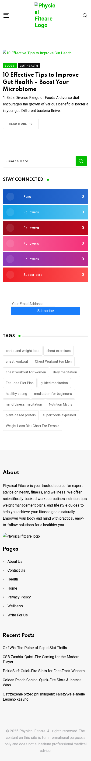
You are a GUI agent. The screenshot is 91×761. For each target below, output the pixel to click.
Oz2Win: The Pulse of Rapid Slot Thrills (35, 648)
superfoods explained (59, 415)
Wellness (15, 606)
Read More (18, 123)
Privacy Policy (19, 597)
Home (12, 588)
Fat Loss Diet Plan (20, 383)
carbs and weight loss (22, 351)
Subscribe (45, 311)
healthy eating (16, 394)
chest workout (17, 361)
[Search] (85, 15)
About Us (14, 561)
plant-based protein (21, 415)
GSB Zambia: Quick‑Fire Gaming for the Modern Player (41, 659)
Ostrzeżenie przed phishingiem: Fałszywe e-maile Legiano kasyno (44, 697)
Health (12, 579)
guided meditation (54, 383)
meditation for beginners (53, 394)
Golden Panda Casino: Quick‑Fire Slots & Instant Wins (42, 682)
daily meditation (65, 372)
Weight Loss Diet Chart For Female (32, 426)
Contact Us (16, 570)
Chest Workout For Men (53, 361)
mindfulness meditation (24, 404)
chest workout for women (26, 372)
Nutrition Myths (60, 404)
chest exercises (58, 351)
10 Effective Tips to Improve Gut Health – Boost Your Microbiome (41, 82)
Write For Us (17, 615)
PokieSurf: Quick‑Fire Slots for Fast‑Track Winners (44, 671)
